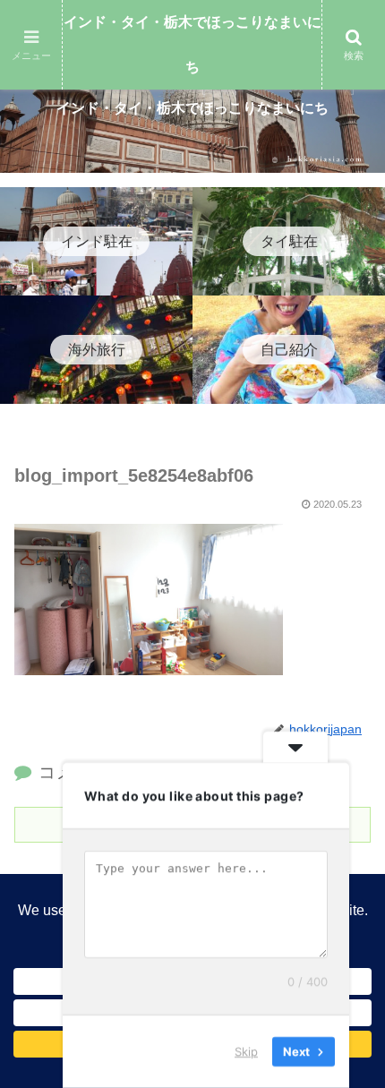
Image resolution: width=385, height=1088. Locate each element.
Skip (246, 1051)
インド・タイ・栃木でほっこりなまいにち (192, 44)
